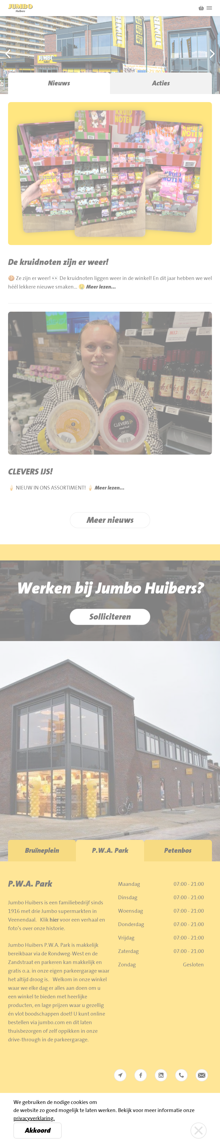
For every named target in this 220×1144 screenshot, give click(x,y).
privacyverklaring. (34, 1118)
